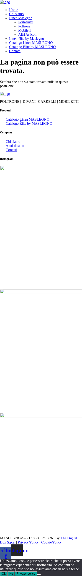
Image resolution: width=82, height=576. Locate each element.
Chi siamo (16, 14)
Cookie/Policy (51, 542)
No (11, 573)
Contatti (14, 51)
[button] (45, 18)
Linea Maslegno (20, 18)
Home (13, 10)
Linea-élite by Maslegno (26, 39)
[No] (39, 574)
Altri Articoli (27, 34)
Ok (4, 573)
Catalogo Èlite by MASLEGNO (32, 47)
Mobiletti (24, 30)
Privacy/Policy (28, 542)
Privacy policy (26, 573)
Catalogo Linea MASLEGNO (31, 43)
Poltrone (24, 26)
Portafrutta (25, 22)
